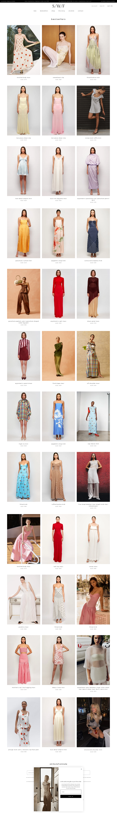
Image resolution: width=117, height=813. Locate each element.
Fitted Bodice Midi (93, 77)
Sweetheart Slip (58, 77)
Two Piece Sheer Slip (23, 138)
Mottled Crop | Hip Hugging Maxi (23, 687)
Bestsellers (44, 11)
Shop (53, 11)
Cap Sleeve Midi (93, 443)
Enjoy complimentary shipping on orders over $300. (12, 1)
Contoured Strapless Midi (93, 260)
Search (102, 6)
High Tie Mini (23, 444)
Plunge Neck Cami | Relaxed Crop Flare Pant (23, 749)
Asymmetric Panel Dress (23, 383)
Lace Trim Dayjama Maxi (58, 198)
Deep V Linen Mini (58, 687)
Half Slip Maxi (58, 566)
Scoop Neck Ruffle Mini (93, 138)
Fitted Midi (23, 504)
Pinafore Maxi (24, 627)
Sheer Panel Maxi (93, 321)
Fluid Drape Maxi (58, 383)
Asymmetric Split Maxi (58, 321)
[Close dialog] (81, 769)
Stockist (71, 11)
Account (94, 6)
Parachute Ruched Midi (24, 260)
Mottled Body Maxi (23, 77)
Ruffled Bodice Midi (58, 504)
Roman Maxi (93, 566)
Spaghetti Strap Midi (58, 260)
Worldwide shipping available (83, 1)
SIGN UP (70, 796)
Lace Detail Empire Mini (23, 198)
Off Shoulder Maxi (93, 383)
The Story (61, 11)
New (35, 11)
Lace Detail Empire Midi (58, 749)
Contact (80, 11)
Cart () (110, 6)
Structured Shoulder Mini (93, 749)
